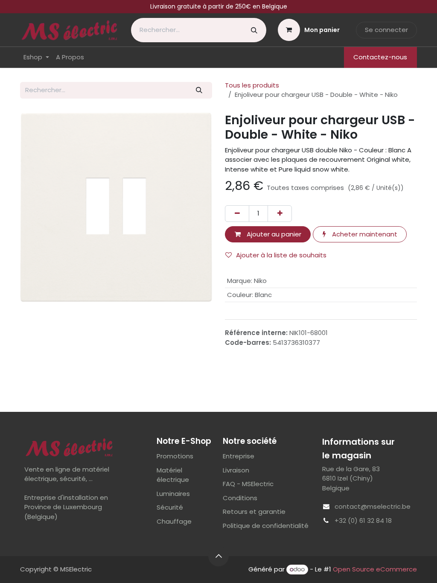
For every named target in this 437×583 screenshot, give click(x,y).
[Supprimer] (237, 213)
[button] (218, 556)
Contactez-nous (380, 56)
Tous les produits (252, 85)
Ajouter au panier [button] (273, 234)
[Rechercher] (254, 30)
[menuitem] (36, 57)
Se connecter (386, 29)
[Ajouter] (280, 213)
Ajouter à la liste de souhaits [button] (281, 255)
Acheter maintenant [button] (363, 234)
